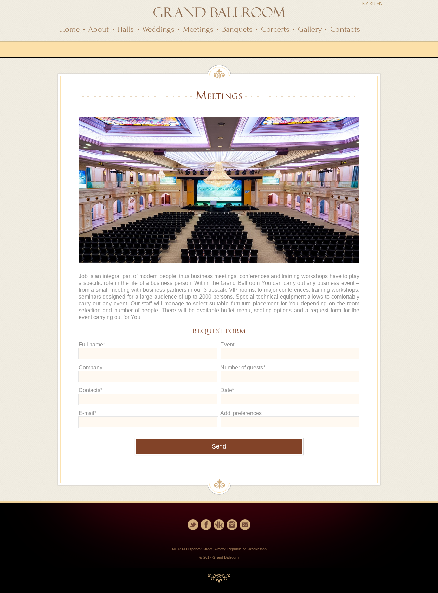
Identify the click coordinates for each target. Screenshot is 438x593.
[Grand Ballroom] (219, 15)
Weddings (158, 29)
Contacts (345, 29)
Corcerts (275, 29)
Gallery (310, 29)
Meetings (198, 29)
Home (70, 29)
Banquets (237, 29)
